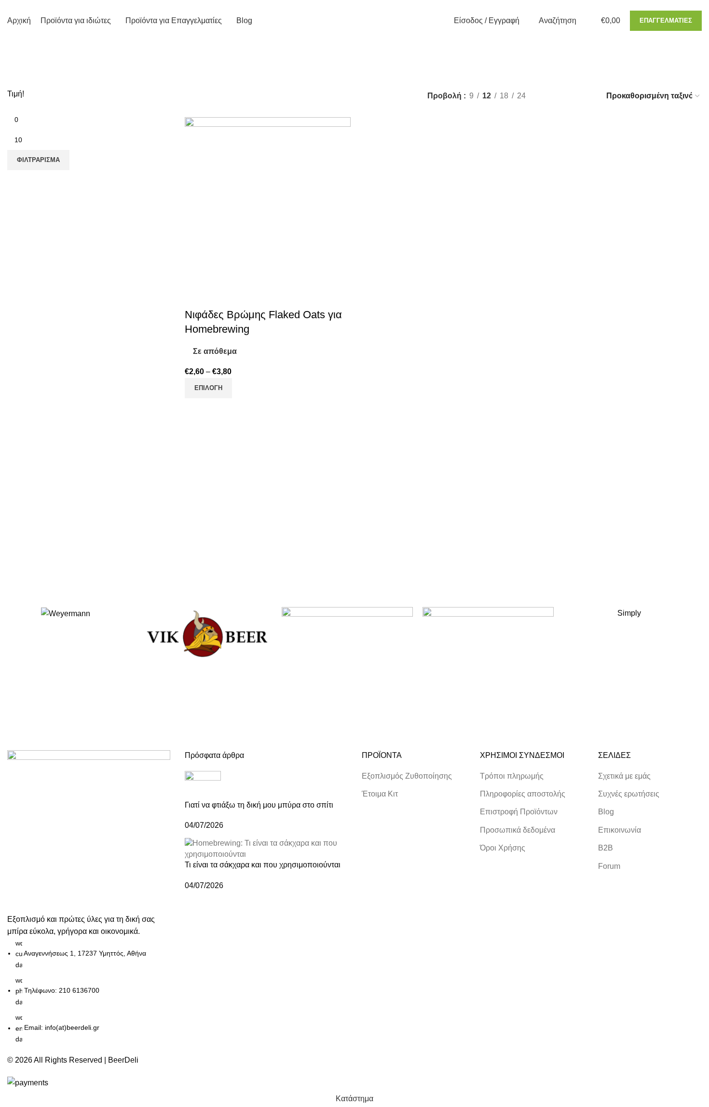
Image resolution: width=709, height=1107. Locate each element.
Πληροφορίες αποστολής (522, 794)
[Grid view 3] (567, 96)
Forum (609, 866)
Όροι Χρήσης (502, 848)
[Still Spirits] (347, 634)
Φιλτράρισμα (38, 159)
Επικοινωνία (619, 830)
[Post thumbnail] (203, 785)
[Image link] (88, 831)
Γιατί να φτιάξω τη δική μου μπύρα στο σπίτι (259, 805)
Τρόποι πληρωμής (512, 776)
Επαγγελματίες (666, 20)
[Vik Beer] (206, 634)
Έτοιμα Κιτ (380, 794)
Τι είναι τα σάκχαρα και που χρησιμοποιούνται (263, 865)
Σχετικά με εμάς (624, 776)
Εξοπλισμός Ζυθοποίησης (407, 776)
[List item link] (88, 991)
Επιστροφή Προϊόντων (519, 812)
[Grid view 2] (549, 96)
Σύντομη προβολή (197, 296)
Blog (606, 812)
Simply (629, 613)
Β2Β (605, 848)
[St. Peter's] (488, 634)
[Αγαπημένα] (223, 296)
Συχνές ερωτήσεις (628, 794)
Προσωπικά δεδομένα (517, 830)
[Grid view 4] (585, 96)
